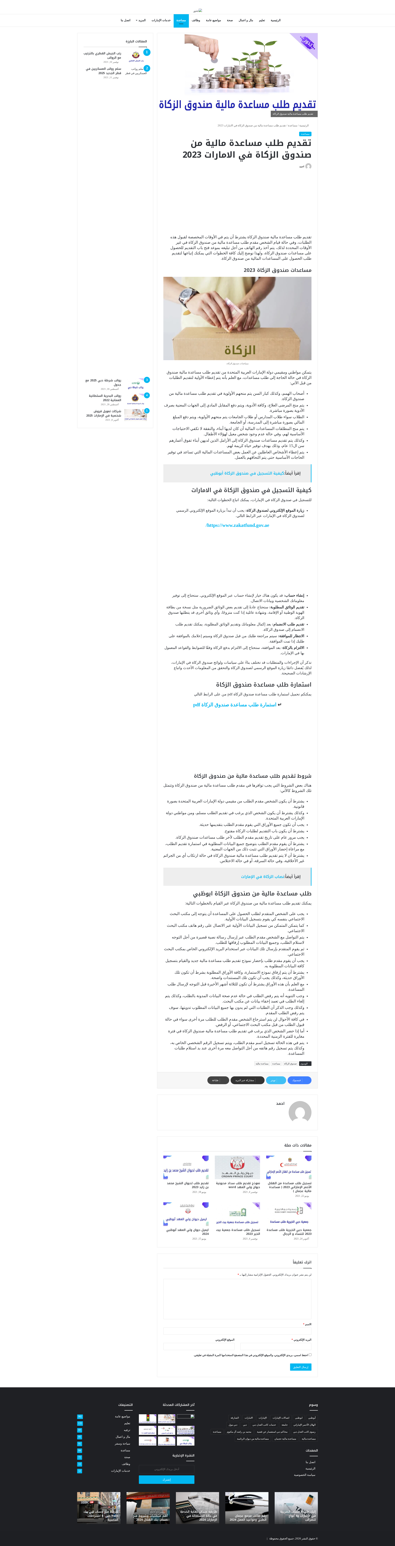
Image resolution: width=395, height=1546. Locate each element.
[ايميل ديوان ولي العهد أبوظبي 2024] (186, 1214)
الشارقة (235, 1417)
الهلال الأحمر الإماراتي (304, 1424)
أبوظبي (312, 1417)
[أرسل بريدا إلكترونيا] (298, 166)
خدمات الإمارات (161, 20)
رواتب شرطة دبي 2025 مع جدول (103, 383)
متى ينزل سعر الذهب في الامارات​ (115, 1518)
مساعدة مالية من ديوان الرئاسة (253, 1438)
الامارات (249, 1417)
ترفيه (127, 1430)
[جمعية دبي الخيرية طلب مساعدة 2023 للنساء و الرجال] (288, 1214)
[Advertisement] (237, 204)
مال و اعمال (246, 20)
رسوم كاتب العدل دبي (304, 1431)
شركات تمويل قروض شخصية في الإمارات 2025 (103, 413)
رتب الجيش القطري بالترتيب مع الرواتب (102, 56)
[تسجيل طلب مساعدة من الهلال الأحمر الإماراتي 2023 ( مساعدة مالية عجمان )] (288, 1167)
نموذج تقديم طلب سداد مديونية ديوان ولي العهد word (238, 1185)
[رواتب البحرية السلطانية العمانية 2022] (135, 400)
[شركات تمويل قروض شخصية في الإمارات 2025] (135, 415)
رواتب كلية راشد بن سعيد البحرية (165, 1518)
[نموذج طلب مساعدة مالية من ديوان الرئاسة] (147, 1441)
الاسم (307, 1324)
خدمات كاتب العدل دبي (264, 1424)
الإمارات (263, 1417)
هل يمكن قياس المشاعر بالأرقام (264, 1518)
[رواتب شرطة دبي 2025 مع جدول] (135, 384)
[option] (311, 1508)
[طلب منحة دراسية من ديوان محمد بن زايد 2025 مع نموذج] (166, 1441)
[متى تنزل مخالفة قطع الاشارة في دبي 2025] (147, 1418)
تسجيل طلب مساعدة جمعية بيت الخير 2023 (238, 1232)
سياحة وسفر (122, 1443)
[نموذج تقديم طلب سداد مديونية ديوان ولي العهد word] (237, 1167)
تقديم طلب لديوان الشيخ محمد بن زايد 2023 (188, 1185)
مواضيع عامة (213, 20)
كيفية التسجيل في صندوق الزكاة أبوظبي (247, 473)
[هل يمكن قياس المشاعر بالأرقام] (185, 1419)
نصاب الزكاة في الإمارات (262, 876)
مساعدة (181, 20)
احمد (301, 166)
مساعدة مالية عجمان (285, 1438)
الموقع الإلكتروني (225, 1339)
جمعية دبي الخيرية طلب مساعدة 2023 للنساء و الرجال (289, 1232)
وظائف (196, 20)
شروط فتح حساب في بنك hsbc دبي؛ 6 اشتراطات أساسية (313, 1516)
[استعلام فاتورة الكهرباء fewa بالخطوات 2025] (147, 1430)
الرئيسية (276, 20)
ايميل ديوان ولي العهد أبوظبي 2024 (187, 1232)
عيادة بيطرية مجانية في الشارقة (215, 1518)
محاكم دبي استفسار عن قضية (272, 1431)
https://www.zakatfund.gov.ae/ (237, 525)
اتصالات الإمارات (281, 1417)
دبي (245, 1424)
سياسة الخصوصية (304, 1474)
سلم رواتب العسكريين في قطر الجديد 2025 (103, 71)
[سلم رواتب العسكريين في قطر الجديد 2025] (135, 221)
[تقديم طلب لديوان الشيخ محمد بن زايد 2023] (186, 1167)
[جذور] (197, 10)
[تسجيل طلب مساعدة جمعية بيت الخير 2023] (237, 1214)
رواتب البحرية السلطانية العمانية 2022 (105, 398)
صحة (230, 20)
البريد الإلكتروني (301, 1339)
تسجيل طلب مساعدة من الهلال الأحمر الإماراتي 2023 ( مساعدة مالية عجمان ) (289, 1187)
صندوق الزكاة (290, 1063)
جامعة (285, 1424)
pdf (234, 704)
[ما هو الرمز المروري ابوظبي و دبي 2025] (166, 1430)
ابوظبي (298, 1417)
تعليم (262, 20)
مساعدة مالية (262, 1063)
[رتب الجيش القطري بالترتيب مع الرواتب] (135, 57)
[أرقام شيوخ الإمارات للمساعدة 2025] (185, 1430)
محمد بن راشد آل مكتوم (239, 1431)
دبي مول (233, 1424)
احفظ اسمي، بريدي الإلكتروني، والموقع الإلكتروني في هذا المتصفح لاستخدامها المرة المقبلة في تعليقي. (251, 1355)
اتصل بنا (125, 20)
